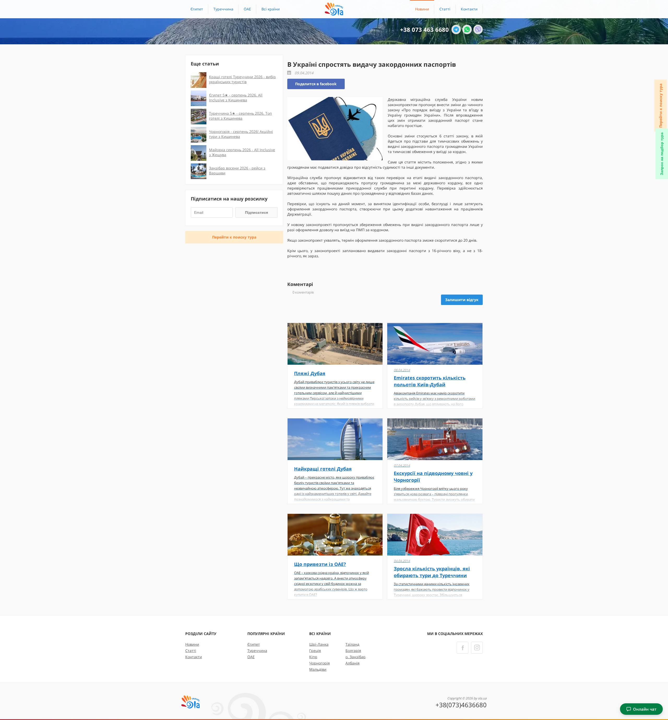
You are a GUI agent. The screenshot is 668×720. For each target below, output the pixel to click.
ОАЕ (247, 9)
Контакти (469, 9)
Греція (315, 650)
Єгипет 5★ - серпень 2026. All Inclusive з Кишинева (236, 97)
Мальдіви (317, 669)
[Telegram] (456, 29)
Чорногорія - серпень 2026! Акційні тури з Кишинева (241, 134)
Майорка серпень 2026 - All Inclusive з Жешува (242, 152)
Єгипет (196, 9)
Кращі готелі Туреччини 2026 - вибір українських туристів (242, 79)
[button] (270, 9)
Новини (422, 9)
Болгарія (353, 650)
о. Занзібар (355, 656)
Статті (444, 9)
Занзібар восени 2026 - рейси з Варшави (237, 170)
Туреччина (223, 9)
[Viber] (478, 29)
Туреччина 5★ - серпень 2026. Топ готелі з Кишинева (240, 116)
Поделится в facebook (316, 83)
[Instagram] (477, 648)
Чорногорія (319, 663)
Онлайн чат (645, 709)
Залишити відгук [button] (462, 299)
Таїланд (352, 644)
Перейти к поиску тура (660, 106)
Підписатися (256, 212)
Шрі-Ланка (319, 644)
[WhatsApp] (467, 29)
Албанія (352, 663)
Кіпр (313, 656)
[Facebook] (462, 648)
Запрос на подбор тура (662, 153)
